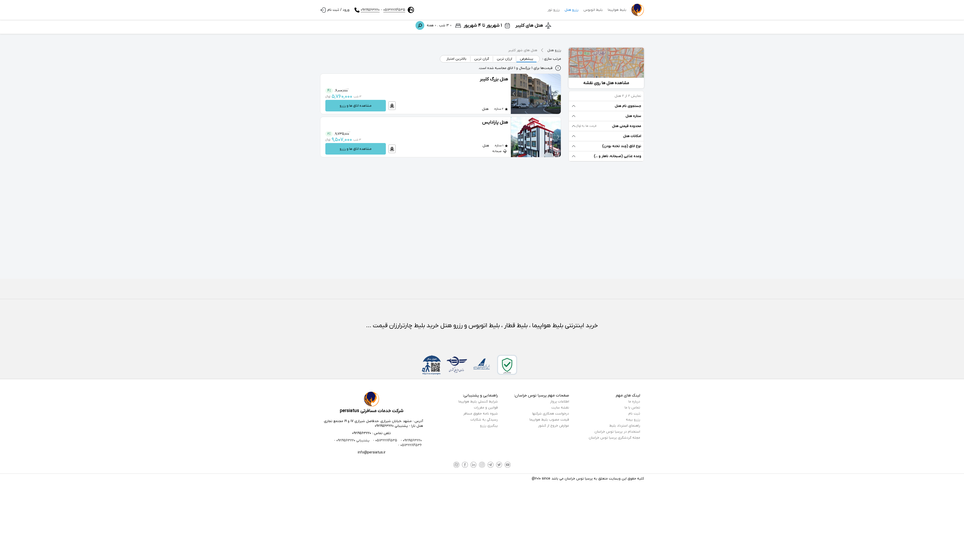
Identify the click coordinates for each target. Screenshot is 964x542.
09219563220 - (411, 440)
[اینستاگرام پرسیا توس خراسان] (482, 465)
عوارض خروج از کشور (553, 425)
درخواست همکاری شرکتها (550, 413)
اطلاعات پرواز (559, 401)
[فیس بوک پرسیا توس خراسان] (465, 465)
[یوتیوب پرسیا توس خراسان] (508, 465)
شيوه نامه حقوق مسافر (480, 413)
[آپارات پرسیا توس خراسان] (456, 465)
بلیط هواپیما (617, 10)
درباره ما (634, 401)
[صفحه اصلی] (637, 10)
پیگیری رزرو (489, 425)
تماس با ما (632, 407)
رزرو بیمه (633, 419)
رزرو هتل (571, 10)
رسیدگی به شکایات (484, 419)
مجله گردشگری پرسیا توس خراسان (614, 437)
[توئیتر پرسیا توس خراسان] (499, 465)
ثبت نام (634, 413)
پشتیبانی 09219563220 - (352, 440)
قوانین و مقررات (486, 407)
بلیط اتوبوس (593, 10)
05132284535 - (384, 440)
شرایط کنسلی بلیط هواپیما (478, 401)
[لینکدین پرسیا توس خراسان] (473, 465)
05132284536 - (410, 445)
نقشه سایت (560, 407)
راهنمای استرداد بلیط (624, 425)
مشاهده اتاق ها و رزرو (356, 106)
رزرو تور (554, 10)
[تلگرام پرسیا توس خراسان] (491, 465)
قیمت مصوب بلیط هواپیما (549, 419)
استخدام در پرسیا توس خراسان (617, 431)
